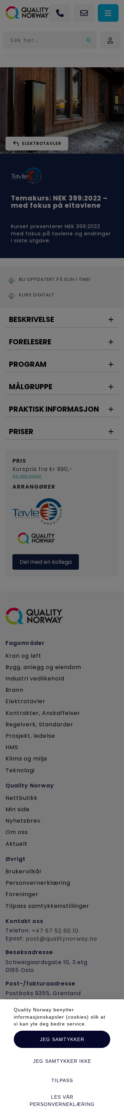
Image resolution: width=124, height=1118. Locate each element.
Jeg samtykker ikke (62, 1061)
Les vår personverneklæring (62, 1100)
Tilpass (62, 1080)
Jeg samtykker (62, 1039)
